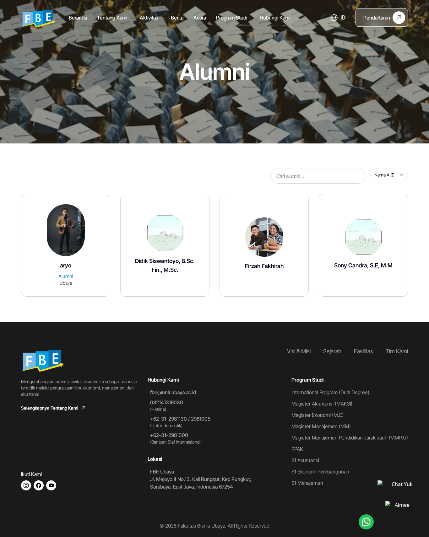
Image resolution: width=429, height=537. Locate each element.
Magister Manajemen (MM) (321, 426)
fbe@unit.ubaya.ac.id (173, 392)
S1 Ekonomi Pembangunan (320, 471)
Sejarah (332, 351)
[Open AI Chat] (399, 505)
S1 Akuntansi (305, 460)
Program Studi (231, 17)
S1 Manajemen (307, 483)
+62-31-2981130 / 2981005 (180, 419)
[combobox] (389, 175)
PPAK (297, 449)
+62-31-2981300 (169, 435)
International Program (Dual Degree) (330, 392)
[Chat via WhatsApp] (366, 521)
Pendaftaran (376, 17)
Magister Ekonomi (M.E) (317, 415)
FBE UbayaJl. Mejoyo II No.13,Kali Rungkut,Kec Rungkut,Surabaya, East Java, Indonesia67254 (200, 479)
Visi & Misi (299, 351)
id (342, 17)
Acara (199, 17)
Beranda (78, 17)
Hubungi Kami (275, 17)
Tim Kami (397, 351)
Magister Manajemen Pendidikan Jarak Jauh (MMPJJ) (349, 437)
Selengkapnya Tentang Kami (49, 408)
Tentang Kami (112, 17)
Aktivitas (149, 17)
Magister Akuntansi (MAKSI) (321, 403)
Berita (177, 17)
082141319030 (166, 402)
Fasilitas (363, 351)
